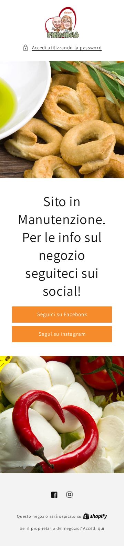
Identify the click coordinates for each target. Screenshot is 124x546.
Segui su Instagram (62, 334)
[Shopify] (95, 516)
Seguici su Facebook (62, 314)
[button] (62, 47)
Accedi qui (93, 528)
